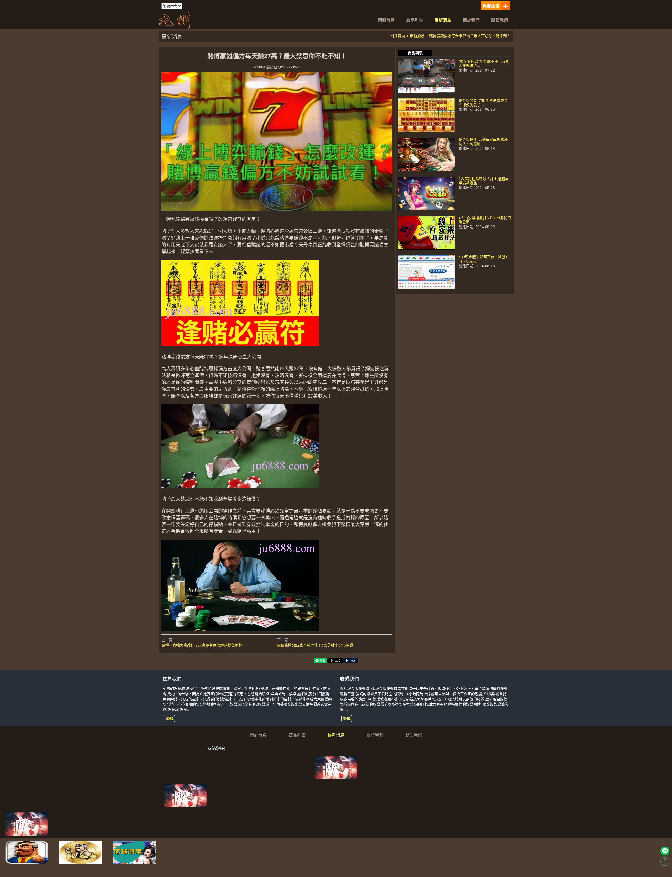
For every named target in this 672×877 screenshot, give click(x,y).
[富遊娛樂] (185, 795)
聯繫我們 (499, 20)
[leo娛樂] (26, 823)
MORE (170, 718)
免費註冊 (490, 6)
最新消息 (442, 20)
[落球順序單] (134, 851)
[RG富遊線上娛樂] (26, 851)
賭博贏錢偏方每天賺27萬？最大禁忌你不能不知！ (470, 35)
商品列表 (414, 20)
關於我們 (471, 20)
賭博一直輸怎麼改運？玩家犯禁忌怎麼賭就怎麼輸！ (203, 645)
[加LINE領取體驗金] (664, 851)
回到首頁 (386, 20)
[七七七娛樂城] (336, 766)
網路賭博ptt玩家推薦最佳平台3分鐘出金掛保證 (315, 645)
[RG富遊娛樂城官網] (80, 851)
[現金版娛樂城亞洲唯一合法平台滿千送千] (174, 19)
